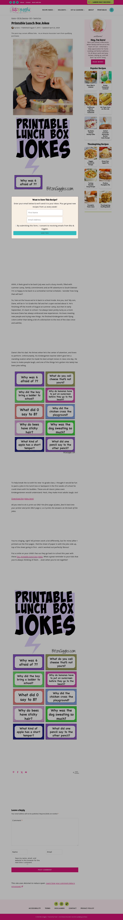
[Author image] (12, 28)
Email (49, 852)
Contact (28, 2)
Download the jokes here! (22, 498)
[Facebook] (10, 2)
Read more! (98, 62)
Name (15, 852)
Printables (102, 10)
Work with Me (36, 2)
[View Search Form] (111, 10)
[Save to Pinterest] (13, 772)
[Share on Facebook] (18, 772)
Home (13, 18)
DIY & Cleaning (22, 18)
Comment (17, 820)
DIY (30, 18)
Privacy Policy (87, 908)
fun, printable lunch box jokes (30, 556)
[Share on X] (22, 772)
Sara (18, 28)
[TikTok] (67, 904)
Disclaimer (60, 908)
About (22, 2)
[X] (14, 2)
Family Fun (37, 18)
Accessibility (35, 908)
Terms (47, 908)
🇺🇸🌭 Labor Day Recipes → (100, 2)
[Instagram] (17, 2)
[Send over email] (26, 772)
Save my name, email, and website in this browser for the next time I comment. (27, 860)
